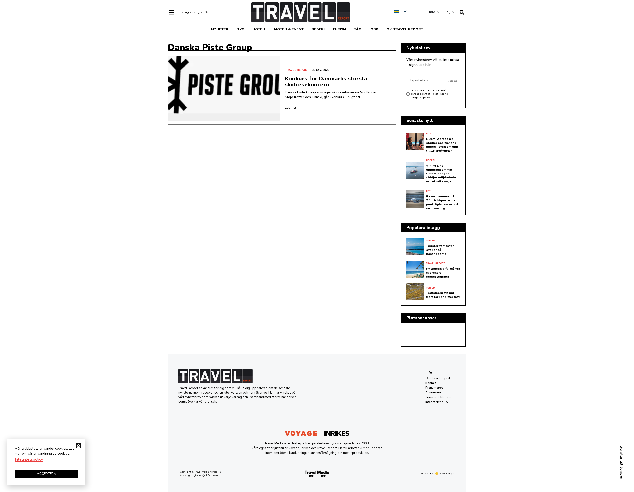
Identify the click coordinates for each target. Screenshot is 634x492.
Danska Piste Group (210, 47)
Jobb (373, 29)
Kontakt (430, 383)
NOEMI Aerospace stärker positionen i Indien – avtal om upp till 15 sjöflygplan (442, 145)
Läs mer (290, 107)
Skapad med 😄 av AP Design (437, 473)
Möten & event (289, 29)
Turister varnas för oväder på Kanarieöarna (440, 250)
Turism (339, 29)
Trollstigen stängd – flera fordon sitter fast (443, 295)
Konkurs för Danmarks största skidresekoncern (326, 81)
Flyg (240, 29)
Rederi (318, 29)
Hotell (259, 29)
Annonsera (433, 392)
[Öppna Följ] (453, 12)
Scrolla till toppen (621, 463)
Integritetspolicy (436, 402)
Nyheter (219, 29)
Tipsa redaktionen (438, 397)
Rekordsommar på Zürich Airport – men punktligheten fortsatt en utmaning (443, 202)
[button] (78, 446)
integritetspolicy (420, 97)
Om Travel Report (404, 29)
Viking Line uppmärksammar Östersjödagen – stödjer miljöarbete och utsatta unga (441, 173)
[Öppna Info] (438, 12)
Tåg (357, 29)
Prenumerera (434, 388)
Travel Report (297, 70)
